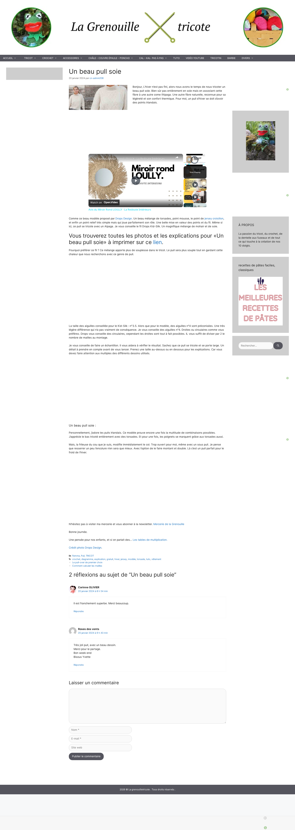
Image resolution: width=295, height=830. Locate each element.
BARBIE (231, 58)
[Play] (185, 164)
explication (99, 559)
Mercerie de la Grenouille (168, 524)
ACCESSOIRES (71, 58)
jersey (124, 559)
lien (157, 242)
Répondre (79, 611)
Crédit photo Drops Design (85, 547)
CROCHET (47, 58)
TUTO (176, 58)
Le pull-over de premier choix (87, 562)
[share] (177, 157)
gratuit (110, 559)
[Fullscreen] (203, 164)
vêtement (156, 559)
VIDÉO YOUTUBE (195, 58)
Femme (76, 555)
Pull (83, 555)
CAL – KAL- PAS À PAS (151, 58)
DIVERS (246, 58)
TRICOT (28, 58)
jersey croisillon (213, 218)
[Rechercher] (278, 345)
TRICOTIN (215, 58)
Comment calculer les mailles (87, 565)
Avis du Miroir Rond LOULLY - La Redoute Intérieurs (131, 158)
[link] (93, 159)
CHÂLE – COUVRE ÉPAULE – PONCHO (109, 58)
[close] (265, 818)
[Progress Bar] (194, 162)
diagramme (87, 559)
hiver (116, 559)
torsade (141, 559)
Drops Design (123, 218)
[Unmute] (189, 164)
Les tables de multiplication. (150, 539)
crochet (76, 559)
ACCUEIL (8, 58)
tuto (148, 559)
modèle (132, 559)
